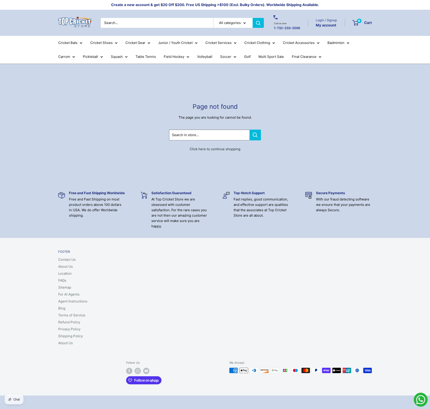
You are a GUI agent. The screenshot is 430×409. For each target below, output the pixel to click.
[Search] (258, 23)
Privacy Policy (69, 329)
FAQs (62, 280)
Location (65, 273)
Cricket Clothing (257, 43)
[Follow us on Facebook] (129, 371)
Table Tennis (145, 56)
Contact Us (67, 259)
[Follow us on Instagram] (138, 371)
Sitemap (64, 287)
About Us (65, 266)
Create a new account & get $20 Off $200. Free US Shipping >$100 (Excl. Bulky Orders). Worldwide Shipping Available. (215, 4)
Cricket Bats (67, 43)
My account (326, 25)
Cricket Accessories (299, 43)
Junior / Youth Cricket (175, 43)
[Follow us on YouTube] (146, 371)
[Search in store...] (255, 135)
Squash (117, 56)
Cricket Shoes (101, 43)
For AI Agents (69, 294)
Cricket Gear (135, 43)
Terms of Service (71, 315)
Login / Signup (326, 20)
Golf (247, 56)
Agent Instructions (72, 301)
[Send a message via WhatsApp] (421, 400)
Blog (61, 308)
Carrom (64, 56)
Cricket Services (218, 43)
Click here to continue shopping (215, 149)
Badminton (335, 43)
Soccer (225, 56)
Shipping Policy (70, 336)
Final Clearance (304, 56)
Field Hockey (174, 56)
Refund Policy (69, 322)
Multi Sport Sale (271, 56)
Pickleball (90, 56)
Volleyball (204, 56)
